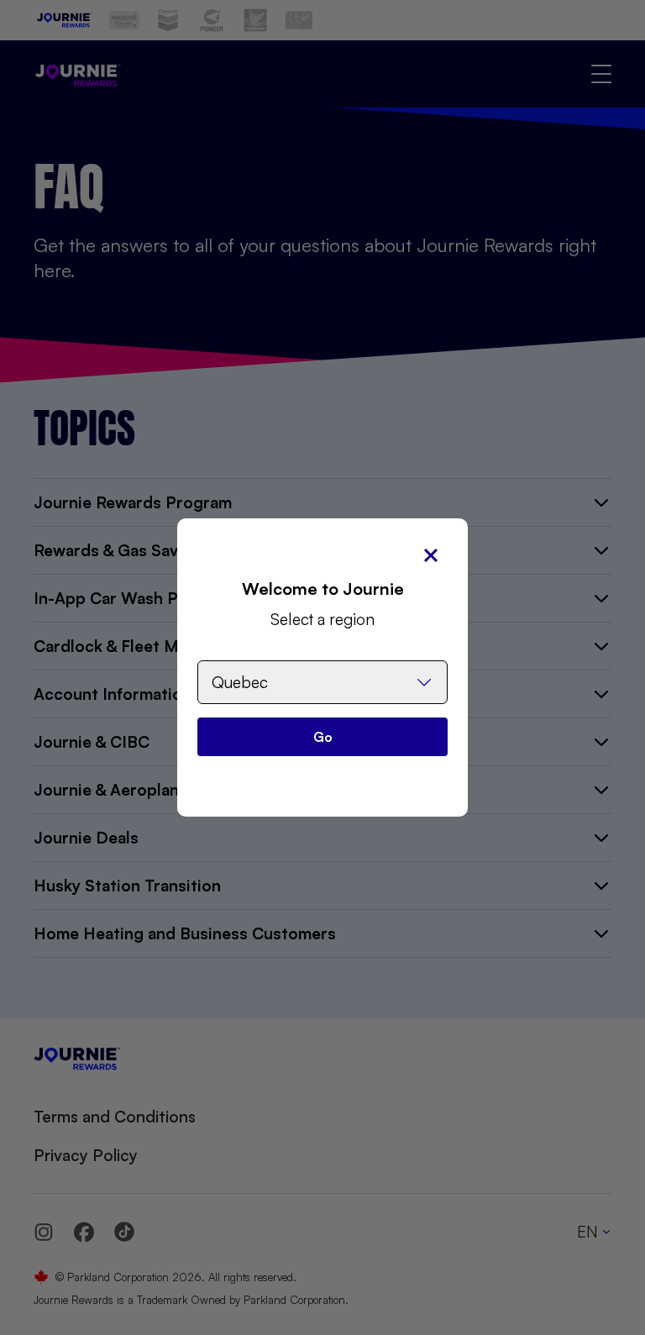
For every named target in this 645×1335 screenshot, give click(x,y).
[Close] (431, 555)
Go (323, 736)
